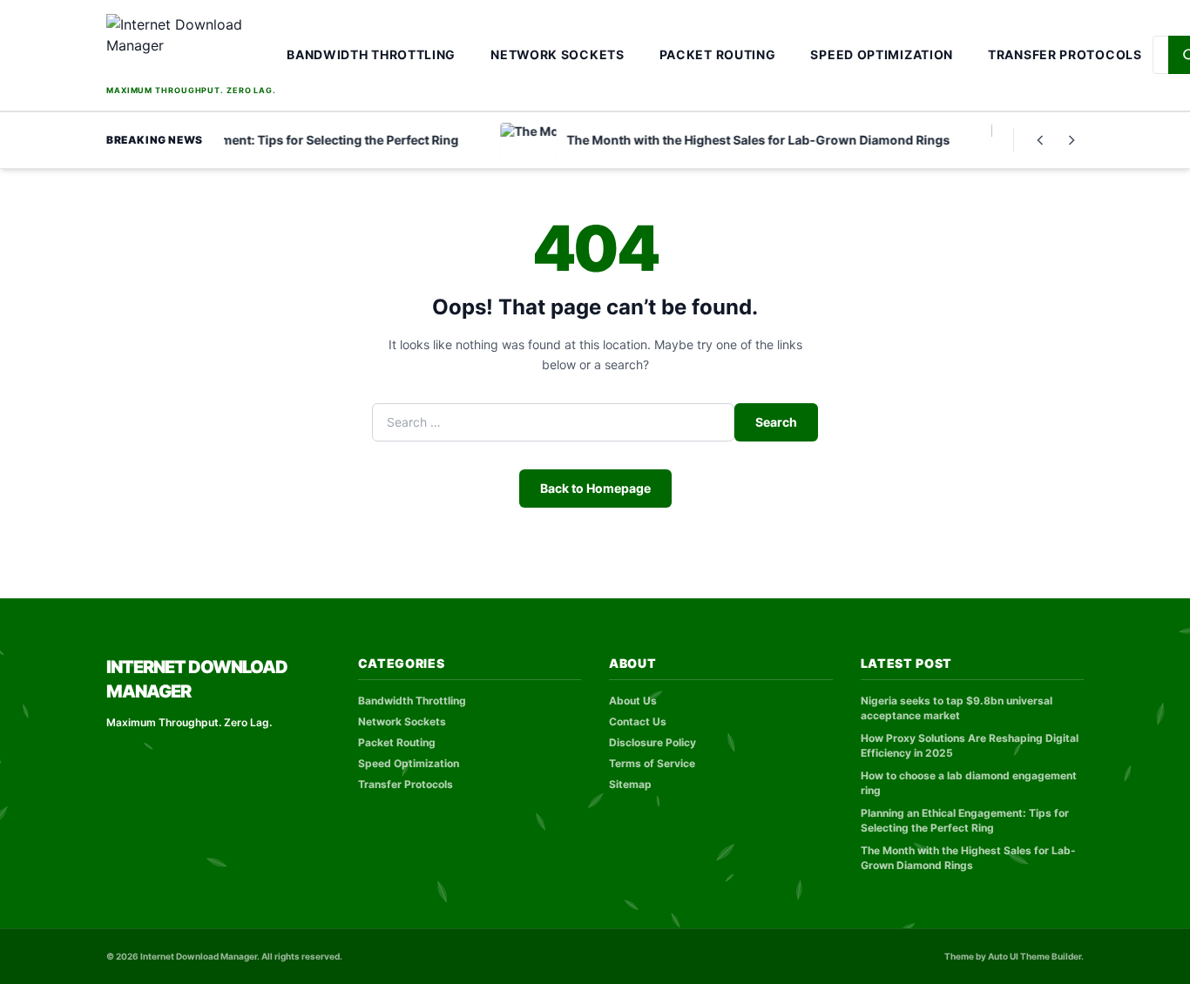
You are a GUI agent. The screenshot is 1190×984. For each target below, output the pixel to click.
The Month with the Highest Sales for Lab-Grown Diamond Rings (968, 858)
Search (776, 421)
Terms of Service (652, 763)
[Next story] (1071, 140)
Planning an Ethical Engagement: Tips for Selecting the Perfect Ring (965, 820)
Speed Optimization (881, 54)
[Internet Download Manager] (191, 47)
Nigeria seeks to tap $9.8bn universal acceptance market (956, 708)
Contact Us (637, 721)
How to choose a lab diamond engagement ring (969, 783)
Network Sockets (557, 54)
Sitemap (630, 784)
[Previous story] (1040, 140)
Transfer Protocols (1065, 54)
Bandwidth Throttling (371, 54)
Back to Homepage (595, 488)
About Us (633, 700)
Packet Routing (717, 54)
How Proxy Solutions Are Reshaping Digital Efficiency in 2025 (969, 745)
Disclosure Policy (652, 742)
